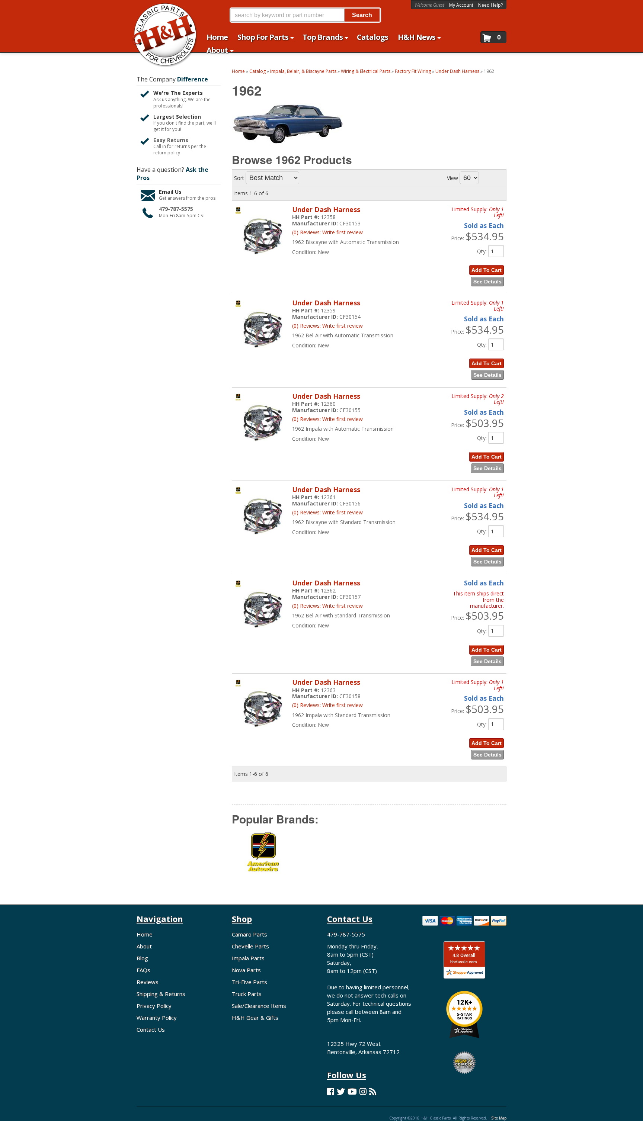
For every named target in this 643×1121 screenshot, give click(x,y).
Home (145, 934)
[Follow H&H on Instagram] (363, 1091)
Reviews (148, 982)
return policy (166, 153)
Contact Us (151, 1029)
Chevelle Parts (250, 946)
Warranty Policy (157, 1017)
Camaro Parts (249, 934)
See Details (487, 282)
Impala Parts (248, 958)
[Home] (161, 10)
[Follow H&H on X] (341, 1091)
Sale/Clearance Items (259, 1005)
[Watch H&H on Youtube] (352, 1091)
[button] (305, 15)
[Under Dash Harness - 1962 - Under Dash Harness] (261, 259)
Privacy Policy (154, 1005)
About (144, 946)
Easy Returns (170, 140)
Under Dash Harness (326, 209)
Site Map (498, 1118)
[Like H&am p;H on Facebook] (330, 1091)
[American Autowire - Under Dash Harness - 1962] (263, 857)
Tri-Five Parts (249, 982)
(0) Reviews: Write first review (327, 232)
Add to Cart (486, 270)
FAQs (143, 970)
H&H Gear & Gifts (255, 1017)
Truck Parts (247, 994)
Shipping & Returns (161, 994)
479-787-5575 (176, 208)
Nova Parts (246, 970)
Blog (142, 958)
